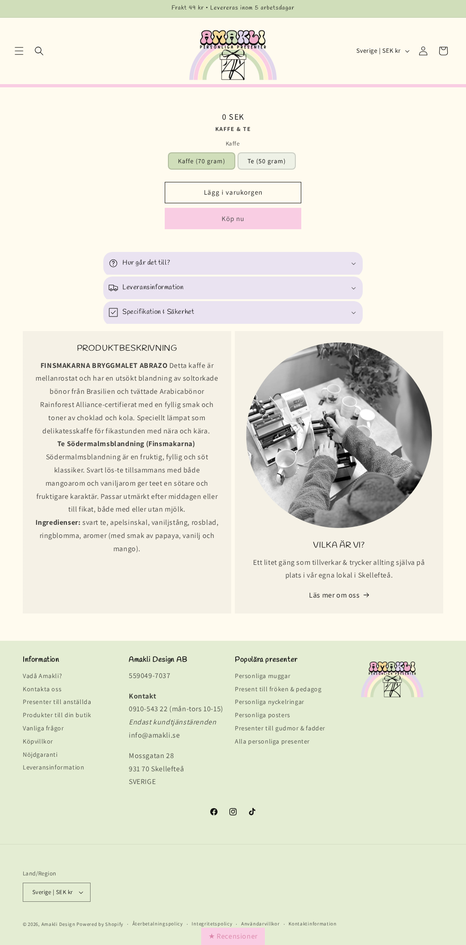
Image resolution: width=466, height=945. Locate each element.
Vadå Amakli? (42, 677)
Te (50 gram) (267, 161)
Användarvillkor (260, 924)
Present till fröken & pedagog (278, 689)
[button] (19, 51)
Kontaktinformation (313, 924)
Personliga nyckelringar (269, 702)
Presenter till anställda (57, 702)
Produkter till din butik (57, 715)
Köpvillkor (38, 741)
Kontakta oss (42, 689)
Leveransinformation (53, 767)
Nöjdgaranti (40, 754)
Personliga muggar (262, 677)
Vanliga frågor (43, 728)
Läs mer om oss (334, 595)
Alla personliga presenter (272, 741)
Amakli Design (58, 924)
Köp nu (233, 218)
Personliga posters (262, 715)
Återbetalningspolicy (157, 924)
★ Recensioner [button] (233, 936)
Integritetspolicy (212, 924)
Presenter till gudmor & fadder (280, 728)
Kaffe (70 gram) (201, 161)
